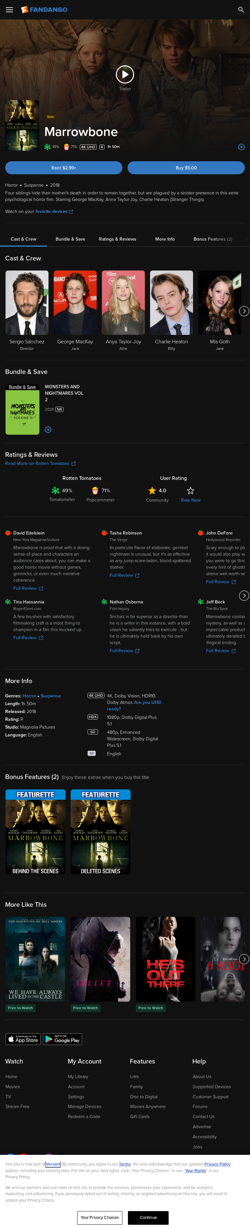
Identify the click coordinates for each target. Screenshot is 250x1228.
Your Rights (195, 1170)
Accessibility (205, 1137)
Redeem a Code (84, 1116)
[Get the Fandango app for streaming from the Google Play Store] (62, 1039)
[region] (125, 1191)
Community (157, 500)
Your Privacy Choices (100, 1217)
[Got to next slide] (244, 311)
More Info (165, 239)
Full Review (24, 588)
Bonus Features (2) (213, 239)
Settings (76, 1097)
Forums (200, 1106)
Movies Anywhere (148, 1106)
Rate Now (191, 500)
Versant (53, 1164)
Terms (125, 1164)
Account (76, 1086)
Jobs (197, 1147)
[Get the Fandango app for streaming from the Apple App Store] (23, 1039)
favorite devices (51, 211)
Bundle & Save (70, 239)
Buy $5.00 (186, 168)
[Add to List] (241, 147)
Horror (29, 696)
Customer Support (211, 1097)
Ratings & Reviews (117, 239)
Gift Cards (139, 1116)
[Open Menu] (9, 10)
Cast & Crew (23, 239)
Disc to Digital (144, 1097)
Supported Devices (212, 1086)
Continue (148, 1217)
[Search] (241, 9)
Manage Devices (84, 1106)
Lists (134, 1076)
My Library (78, 1076)
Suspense (51, 696)
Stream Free (18, 1106)
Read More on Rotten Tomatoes (37, 463)
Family (136, 1086)
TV (8, 1097)
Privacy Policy (217, 1164)
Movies (13, 1086)
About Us (202, 1076)
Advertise (202, 1126)
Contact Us (204, 1116)
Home (12, 1076)
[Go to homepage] (45, 9)
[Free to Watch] (35, 959)
